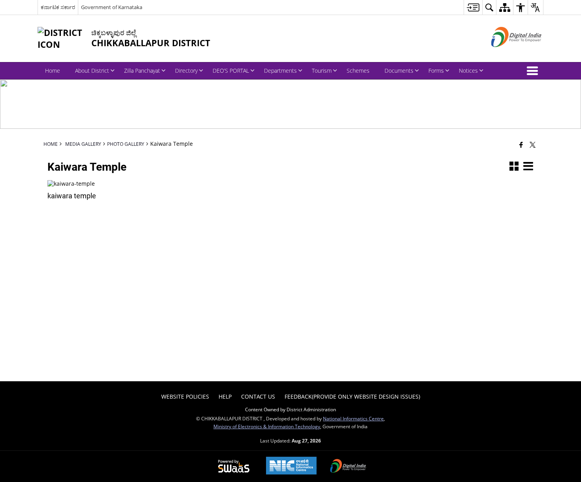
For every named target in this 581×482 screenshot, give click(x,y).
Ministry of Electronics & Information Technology (266, 426)
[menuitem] (473, 7)
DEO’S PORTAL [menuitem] (231, 70)
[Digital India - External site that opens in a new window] (506, 53)
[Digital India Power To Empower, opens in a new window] (348, 466)
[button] (533, 70)
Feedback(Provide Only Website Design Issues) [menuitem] (352, 396)
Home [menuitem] (52, 70)
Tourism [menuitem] (322, 70)
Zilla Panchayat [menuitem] (142, 70)
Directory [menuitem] (186, 70)
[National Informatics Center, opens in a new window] (291, 466)
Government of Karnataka (111, 7)
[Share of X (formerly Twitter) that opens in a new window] (533, 144)
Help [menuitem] (225, 396)
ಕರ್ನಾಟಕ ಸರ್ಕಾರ (58, 7)
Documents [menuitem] (399, 70)
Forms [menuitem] (436, 70)
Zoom (122, 186)
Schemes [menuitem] (358, 70)
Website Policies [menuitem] (185, 396)
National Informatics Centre (353, 418)
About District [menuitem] (92, 70)
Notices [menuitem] (468, 70)
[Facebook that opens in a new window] (521, 144)
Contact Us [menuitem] (258, 396)
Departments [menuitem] (280, 70)
